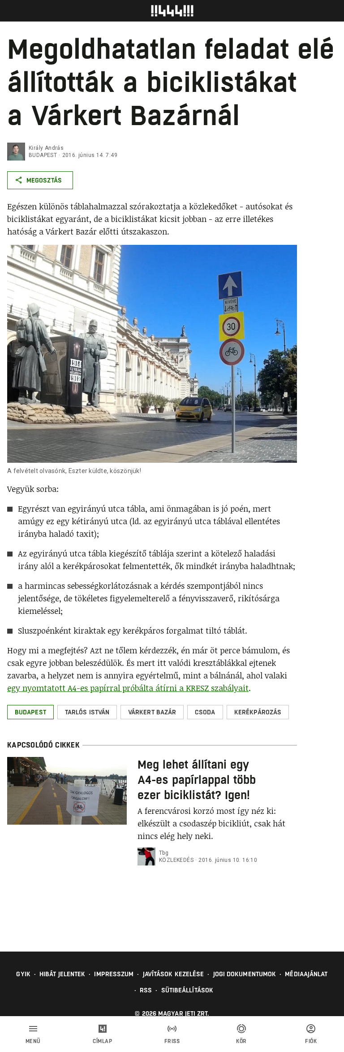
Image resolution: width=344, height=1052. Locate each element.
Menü (33, 1041)
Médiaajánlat (306, 974)
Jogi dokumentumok (244, 974)
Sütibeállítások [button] (187, 990)
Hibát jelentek (62, 974)
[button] (30, 712)
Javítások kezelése (173, 974)
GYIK (23, 974)
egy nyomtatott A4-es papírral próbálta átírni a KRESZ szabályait (128, 687)
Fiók (311, 1041)
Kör (241, 1041)
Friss (172, 1041)
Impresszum (113, 974)
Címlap (102, 1041)
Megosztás (44, 180)
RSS (146, 990)
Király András (46, 148)
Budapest (43, 155)
